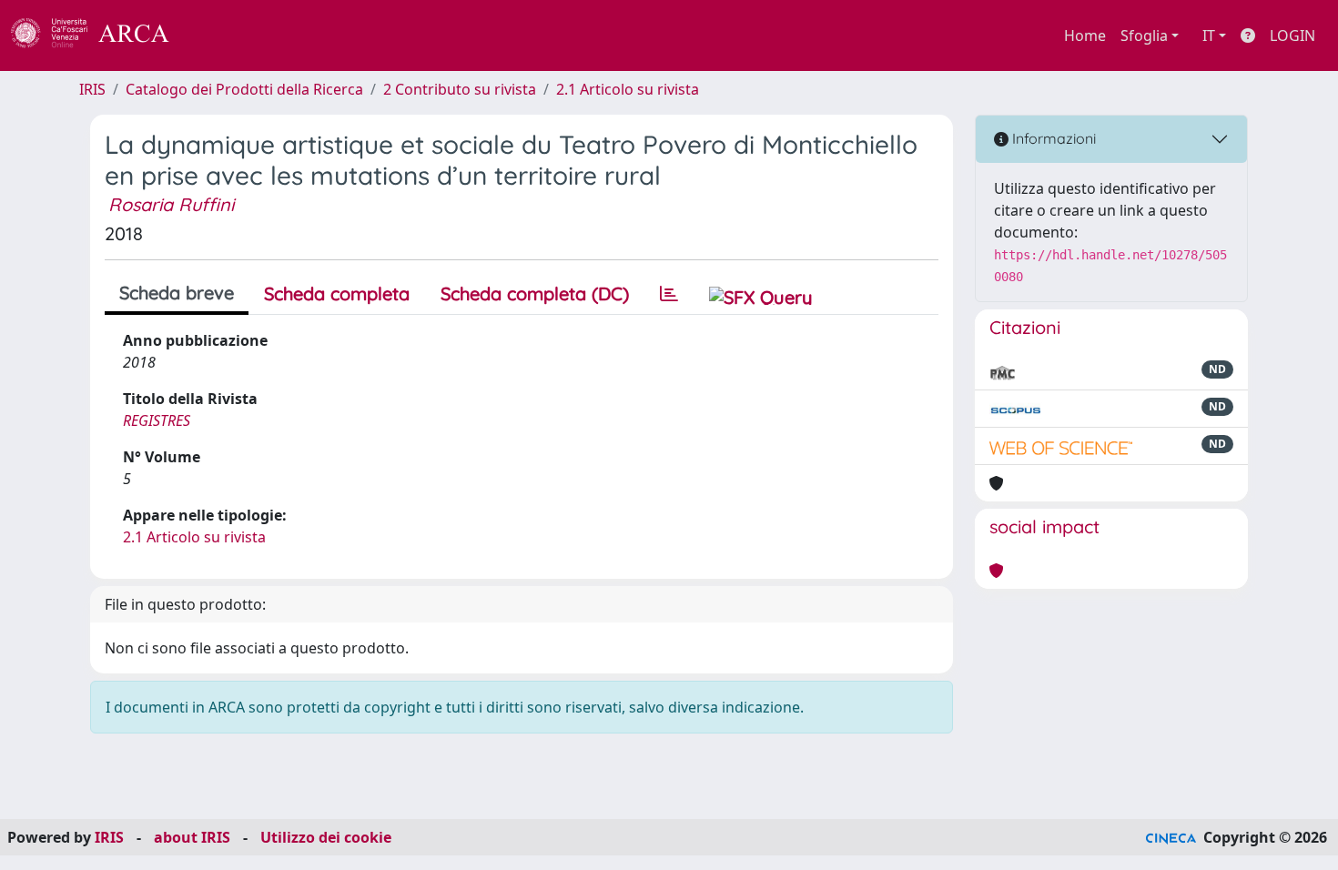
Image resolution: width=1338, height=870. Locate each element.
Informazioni (1052, 138)
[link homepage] (100, 35)
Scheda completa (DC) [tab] (535, 293)
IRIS (92, 89)
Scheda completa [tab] (337, 293)
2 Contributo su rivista (459, 89)
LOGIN (1292, 35)
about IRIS (192, 837)
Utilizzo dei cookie (325, 837)
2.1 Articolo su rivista (627, 89)
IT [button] (1208, 35)
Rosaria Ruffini (171, 204)
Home (1085, 35)
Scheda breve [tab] (176, 292)
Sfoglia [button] (1144, 35)
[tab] (669, 294)
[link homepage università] (218, 35)
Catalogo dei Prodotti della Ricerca (244, 89)
